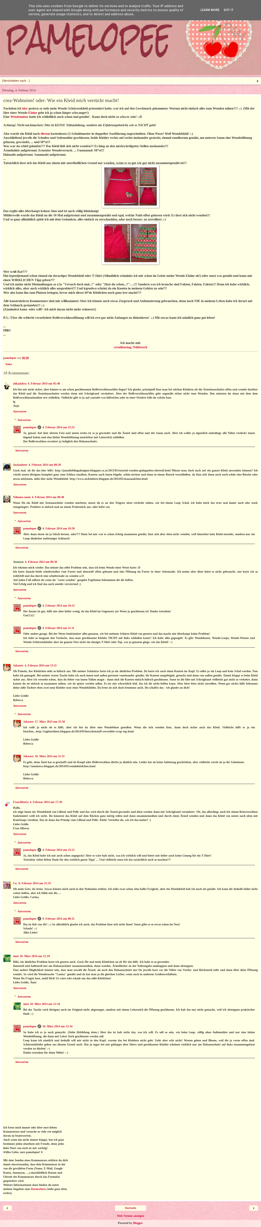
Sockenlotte (20, 464)
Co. (15, 883)
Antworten (19, 411)
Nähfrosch (140, 347)
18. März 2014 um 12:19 (35, 956)
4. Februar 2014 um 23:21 (58, 849)
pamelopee (29, 427)
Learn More (210, 10)
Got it (228, 10)
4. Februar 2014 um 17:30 (46, 802)
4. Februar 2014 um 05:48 (44, 383)
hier (25, 108)
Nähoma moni (22, 497)
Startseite (130, 1208)
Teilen (8, 364)
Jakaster (18, 665)
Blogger (137, 1223)
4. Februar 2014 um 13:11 (41, 665)
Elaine (32, 112)
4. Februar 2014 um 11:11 (58, 628)
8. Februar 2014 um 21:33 (35, 883)
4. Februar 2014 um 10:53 (58, 605)
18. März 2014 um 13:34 (57, 1026)
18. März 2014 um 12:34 (45, 1004)
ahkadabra (20, 383)
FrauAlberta (21, 802)
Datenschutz (38, 1189)
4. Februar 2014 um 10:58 (58, 528)
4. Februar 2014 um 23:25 (58, 427)
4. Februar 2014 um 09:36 (41, 561)
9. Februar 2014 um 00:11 (58, 918)
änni (16, 956)
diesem (45, 133)
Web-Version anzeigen (130, 1215)
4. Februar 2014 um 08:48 (48, 497)
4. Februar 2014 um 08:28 (45, 464)
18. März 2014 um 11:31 (50, 756)
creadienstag (122, 347)
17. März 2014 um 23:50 (50, 721)
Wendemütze (19, 116)
